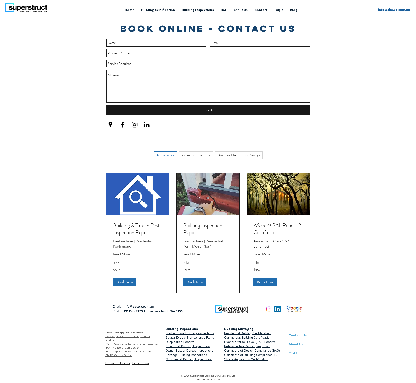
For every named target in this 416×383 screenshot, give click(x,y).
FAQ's (293, 353)
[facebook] (122, 125)
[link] (137, 229)
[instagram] (134, 125)
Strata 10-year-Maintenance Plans (190, 337)
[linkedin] (147, 125)
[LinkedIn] (277, 309)
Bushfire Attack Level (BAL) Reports (250, 342)
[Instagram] (269, 309)
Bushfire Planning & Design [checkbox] (239, 155)
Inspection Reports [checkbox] (195, 155)
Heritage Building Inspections (186, 355)
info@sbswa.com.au (139, 306)
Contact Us (298, 335)
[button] (158, 10)
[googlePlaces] (110, 125)
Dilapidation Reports (180, 342)
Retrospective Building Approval (247, 346)
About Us (296, 344)
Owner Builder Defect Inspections (189, 350)
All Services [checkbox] (165, 155)
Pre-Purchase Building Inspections (190, 333)
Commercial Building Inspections (189, 359)
